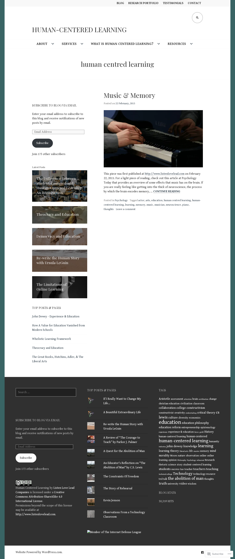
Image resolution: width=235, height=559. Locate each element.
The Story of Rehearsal (117, 488)
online (203, 455)
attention (188, 399)
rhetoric (163, 464)
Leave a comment (125, 209)
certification (203, 399)
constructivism (196, 408)
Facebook (202, 552)
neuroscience (173, 204)
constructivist (166, 412)
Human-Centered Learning (79, 29)
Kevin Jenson (111, 500)
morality (164, 455)
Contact (194, 3)
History (209, 432)
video (183, 483)
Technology (183, 473)
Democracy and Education (58, 236)
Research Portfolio (143, 3)
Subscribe (42, 143)
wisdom (192, 483)
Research (210, 460)
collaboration (167, 408)
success (175, 469)
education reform (170, 427)
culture (173, 417)
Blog (120, 3)
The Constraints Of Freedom (121, 476)
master (196, 451)
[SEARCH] (197, 17)
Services (69, 44)
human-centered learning (183, 441)
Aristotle (164, 399)
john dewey (175, 446)
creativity (179, 412)
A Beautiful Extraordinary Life (122, 412)
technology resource (204, 474)
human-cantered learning (172, 436)
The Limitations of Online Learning (51, 286)
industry (162, 447)
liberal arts (184, 451)
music (150, 204)
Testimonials (173, 3)
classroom (198, 403)
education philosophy (195, 423)
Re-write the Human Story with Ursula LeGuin (58, 260)
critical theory (206, 412)
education (156, 200)
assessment (177, 399)
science (172, 464)
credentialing (191, 413)
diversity (183, 417)
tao (182, 469)
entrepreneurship (190, 427)
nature (181, 455)
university (173, 483)
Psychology (121, 200)
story (179, 464)
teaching (212, 469)
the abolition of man (186, 478)
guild (201, 432)
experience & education (181, 431)
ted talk (163, 479)
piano (185, 204)
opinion (172, 460)
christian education (169, 403)
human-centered (197, 436)
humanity (214, 441)
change (213, 399)
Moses (173, 455)
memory (140, 204)
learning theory (169, 451)
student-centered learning (197, 464)
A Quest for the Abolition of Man (124, 451)
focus (196, 432)
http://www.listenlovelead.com (164, 174)
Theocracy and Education (58, 214)
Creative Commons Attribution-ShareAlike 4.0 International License (40, 497)
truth (163, 483)
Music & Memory (129, 95)
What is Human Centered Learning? (122, 44)
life (191, 451)
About (42, 44)
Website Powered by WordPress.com (39, 552)
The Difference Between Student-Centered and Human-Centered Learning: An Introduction (59, 185)
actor (141, 200)
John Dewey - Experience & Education (55, 316)
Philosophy (181, 460)
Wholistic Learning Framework (51, 339)
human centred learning (177, 200)
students (165, 469)
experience (163, 432)
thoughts (109, 209)
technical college (165, 474)
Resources (177, 44)
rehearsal (200, 460)
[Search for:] (46, 392)
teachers (199, 469)
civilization (186, 403)
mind (213, 451)
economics (194, 417)
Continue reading (166, 191)
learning (129, 204)
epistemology (207, 427)
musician (159, 204)
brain (195, 399)
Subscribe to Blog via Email (54, 105)
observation (192, 455)
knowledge (190, 446)
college (181, 408)
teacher (189, 469)
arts (148, 200)
